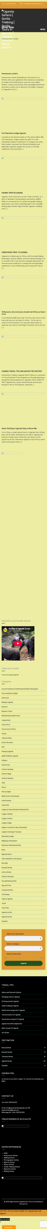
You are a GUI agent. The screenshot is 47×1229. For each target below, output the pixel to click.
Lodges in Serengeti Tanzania (11, 832)
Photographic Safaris (11, 1160)
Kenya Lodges (6, 792)
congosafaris (6, 720)
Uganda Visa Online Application (12, 1024)
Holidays (4, 760)
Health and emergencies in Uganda (13, 1010)
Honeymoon (6, 765)
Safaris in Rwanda (8, 877)
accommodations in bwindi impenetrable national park (20, 689)
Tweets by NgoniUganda (10, 675)
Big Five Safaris (9, 1162)
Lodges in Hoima (7, 818)
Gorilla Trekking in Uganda (10, 1006)
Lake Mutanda (6, 801)
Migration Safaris (10, 1169)
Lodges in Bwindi (7, 814)
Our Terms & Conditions (34, 1202)
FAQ (3, 747)
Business (5, 707)
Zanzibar (5, 921)
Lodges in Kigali (6, 823)
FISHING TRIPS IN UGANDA (12, 193)
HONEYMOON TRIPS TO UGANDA (14, 252)
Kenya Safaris (6, 1048)
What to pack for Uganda (10, 1028)
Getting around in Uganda (10, 1001)
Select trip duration (13, 954)
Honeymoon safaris (10, 74)
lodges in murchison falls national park (14, 827)
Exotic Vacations (7, 742)
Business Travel (7, 711)
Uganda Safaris (7, 917)
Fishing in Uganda (7, 751)
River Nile (5, 863)
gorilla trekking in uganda (10, 756)
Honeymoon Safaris (11, 1156)
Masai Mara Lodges (8, 836)
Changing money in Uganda (11, 997)
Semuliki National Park (9, 881)
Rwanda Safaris (7, 868)
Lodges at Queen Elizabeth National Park (15, 810)
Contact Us (23, 1204)
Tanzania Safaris (7, 890)
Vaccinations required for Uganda (13, 1019)
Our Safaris (5, 1033)
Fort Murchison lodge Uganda (14, 133)
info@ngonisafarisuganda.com (17, 1108)
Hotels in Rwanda (7, 778)
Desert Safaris (9, 1164)
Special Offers (6, 885)
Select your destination (15, 934)
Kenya (4, 787)
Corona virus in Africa (9, 729)
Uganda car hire (7, 912)
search (23, 963)
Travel (4, 903)
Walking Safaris (9, 1158)
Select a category (13, 944)
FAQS (6, 1153)
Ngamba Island (6, 854)
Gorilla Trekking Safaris (12, 1167)
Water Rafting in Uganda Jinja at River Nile (19, 428)
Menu (42, 29)
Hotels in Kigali (6, 774)
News (3, 850)
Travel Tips (5, 908)
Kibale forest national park (10, 796)
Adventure (5, 698)
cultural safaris (7, 738)
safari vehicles (6, 872)
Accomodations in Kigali (9, 693)
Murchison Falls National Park (11, 845)
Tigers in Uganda (7, 899)
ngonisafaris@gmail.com (10, 1110)
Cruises (4, 734)
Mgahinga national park (9, 841)
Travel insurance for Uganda (11, 1015)
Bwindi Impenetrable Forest (11, 716)
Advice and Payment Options (11, 992)
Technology (6, 894)
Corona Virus (6, 725)
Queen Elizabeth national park (12, 859)
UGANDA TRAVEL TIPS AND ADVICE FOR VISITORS (22, 371)
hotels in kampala (7, 769)
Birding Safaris (9, 1171)
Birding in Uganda (7, 702)
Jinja (3, 783)
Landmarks (5, 805)
